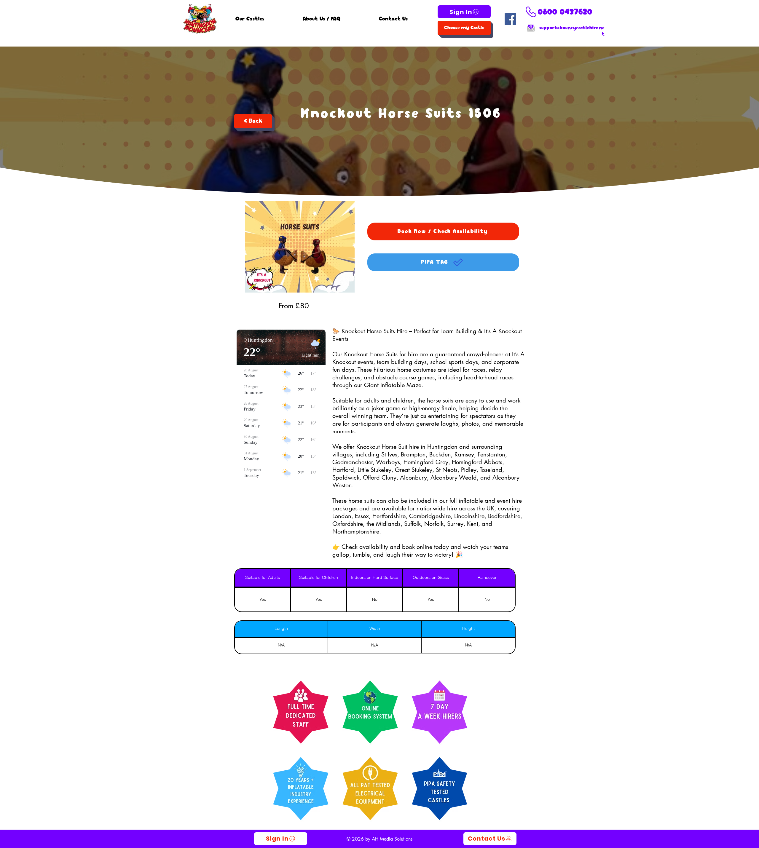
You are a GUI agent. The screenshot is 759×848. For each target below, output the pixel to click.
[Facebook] (510, 19)
